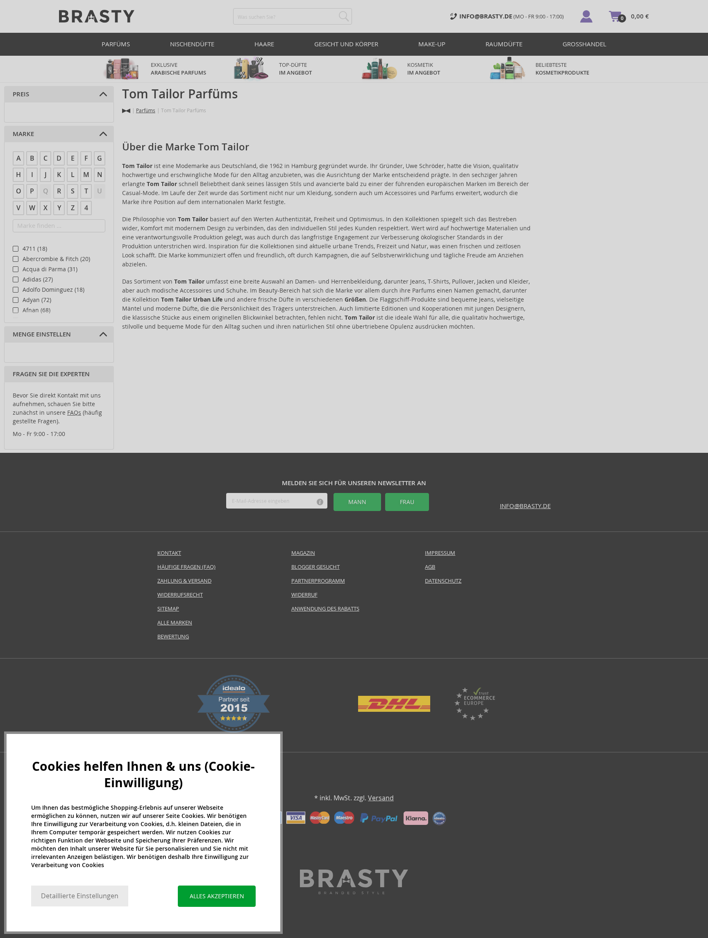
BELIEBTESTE (562, 68)
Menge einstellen (42, 334)
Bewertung (173, 636)
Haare (264, 44)
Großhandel (584, 44)
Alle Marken (174, 622)
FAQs (74, 412)
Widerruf (304, 594)
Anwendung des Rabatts (325, 608)
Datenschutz (443, 580)
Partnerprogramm (318, 580)
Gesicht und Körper (346, 44)
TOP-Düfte (295, 68)
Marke (23, 134)
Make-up (431, 44)
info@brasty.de (525, 506)
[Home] (126, 111)
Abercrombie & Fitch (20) (56, 259)
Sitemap (168, 608)
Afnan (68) (36, 310)
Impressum (440, 553)
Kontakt (169, 553)
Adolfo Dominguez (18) (53, 289)
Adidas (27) (38, 279)
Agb (430, 566)
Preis (21, 94)
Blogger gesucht (315, 566)
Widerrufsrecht (180, 594)
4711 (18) (35, 248)
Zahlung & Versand (184, 580)
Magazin (303, 553)
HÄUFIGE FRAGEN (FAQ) (186, 566)
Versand (381, 798)
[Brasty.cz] (354, 892)
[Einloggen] (586, 16)
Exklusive (178, 68)
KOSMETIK (423, 68)
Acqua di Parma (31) (50, 269)
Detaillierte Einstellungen (79, 896)
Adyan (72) (37, 300)
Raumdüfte (504, 44)
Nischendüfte (192, 44)
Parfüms (116, 44)
